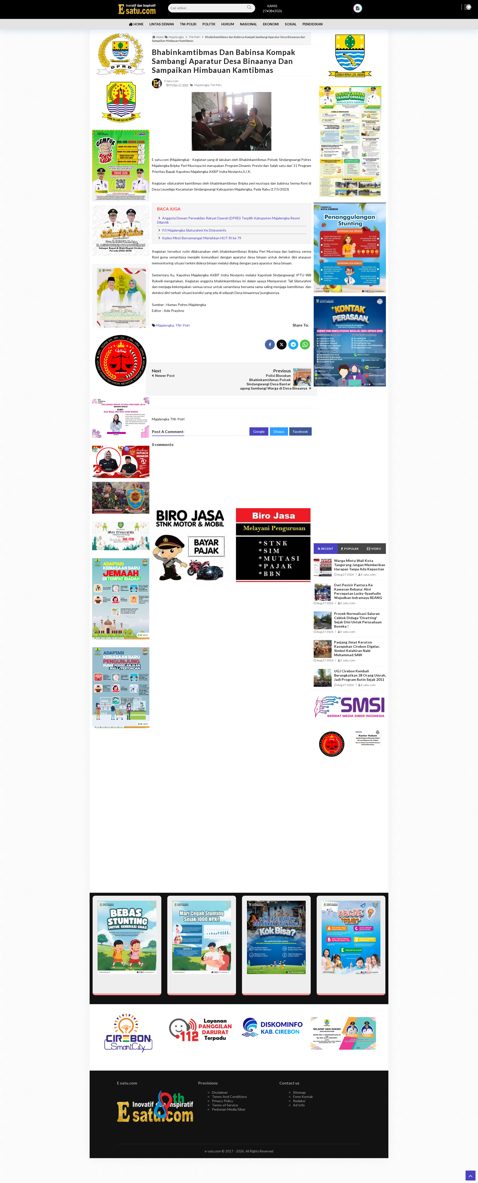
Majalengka (165, 325)
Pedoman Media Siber (228, 1109)
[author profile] (157, 83)
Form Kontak (303, 1096)
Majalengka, (202, 85)
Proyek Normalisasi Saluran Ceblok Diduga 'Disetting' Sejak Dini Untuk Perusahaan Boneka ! (358, 619)
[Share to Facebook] (270, 344)
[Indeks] (357, 8)
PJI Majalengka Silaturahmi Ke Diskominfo (194, 230)
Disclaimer (220, 1092)
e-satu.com (213, 1151)
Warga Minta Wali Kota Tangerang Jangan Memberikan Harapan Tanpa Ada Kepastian (359, 564)
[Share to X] (282, 344)
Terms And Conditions (229, 1096)
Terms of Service (225, 1105)
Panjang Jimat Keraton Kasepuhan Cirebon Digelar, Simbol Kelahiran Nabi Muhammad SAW (357, 648)
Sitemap (299, 1092)
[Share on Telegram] (293, 344)
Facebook (300, 431)
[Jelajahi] (467, 6)
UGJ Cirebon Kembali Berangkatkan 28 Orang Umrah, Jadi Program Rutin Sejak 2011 (360, 675)
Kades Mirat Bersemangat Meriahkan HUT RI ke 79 (201, 238)
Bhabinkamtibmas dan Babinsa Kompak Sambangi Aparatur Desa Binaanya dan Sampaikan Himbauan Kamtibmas (224, 61)
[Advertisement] (120, 810)
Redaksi (299, 1101)
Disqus (279, 431)
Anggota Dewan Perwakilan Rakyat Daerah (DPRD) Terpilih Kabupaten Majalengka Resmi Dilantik (228, 220)
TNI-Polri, (216, 85)
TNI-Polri (182, 325)
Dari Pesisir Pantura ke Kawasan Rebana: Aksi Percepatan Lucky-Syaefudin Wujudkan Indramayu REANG (358, 591)
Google (259, 431)
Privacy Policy (222, 1101)
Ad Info (299, 1105)
